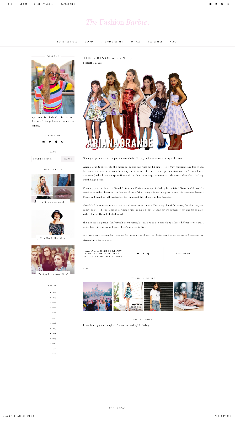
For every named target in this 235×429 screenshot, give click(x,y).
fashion (98, 254)
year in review (113, 257)
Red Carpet (155, 42)
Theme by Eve (223, 416)
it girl (108, 254)
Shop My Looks (44, 4)
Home (9, 4)
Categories (68, 4)
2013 (87, 251)
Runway (135, 42)
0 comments (183, 254)
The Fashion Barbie (23, 416)
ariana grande (100, 251)
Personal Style (67, 42)
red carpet (96, 257)
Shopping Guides (112, 42)
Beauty (89, 42)
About (23, 4)
